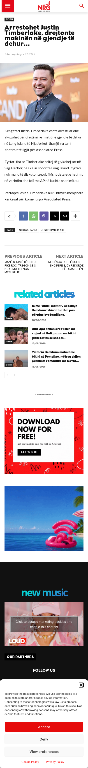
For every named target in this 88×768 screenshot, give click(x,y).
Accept (44, 727)
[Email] (64, 216)
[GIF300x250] (44, 519)
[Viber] (44, 216)
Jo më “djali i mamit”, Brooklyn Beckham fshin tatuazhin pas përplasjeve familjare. (54, 310)
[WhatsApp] (33, 216)
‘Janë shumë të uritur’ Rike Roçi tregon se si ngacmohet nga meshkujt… (21, 267)
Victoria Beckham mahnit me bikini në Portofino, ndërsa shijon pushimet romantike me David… (56, 357)
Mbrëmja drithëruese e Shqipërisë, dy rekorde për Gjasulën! (65, 265)
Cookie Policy (30, 761)
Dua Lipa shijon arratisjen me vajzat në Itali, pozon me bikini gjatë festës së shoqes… (54, 333)
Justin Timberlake (53, 230)
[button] (81, 685)
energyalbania (27, 230)
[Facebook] (23, 216)
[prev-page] (7, 375)
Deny (44, 739)
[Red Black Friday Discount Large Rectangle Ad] (44, 472)
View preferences (44, 752)
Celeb (9, 19)
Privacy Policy (55, 761)
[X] (54, 216)
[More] (75, 216)
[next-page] (14, 375)
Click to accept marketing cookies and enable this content (44, 624)
